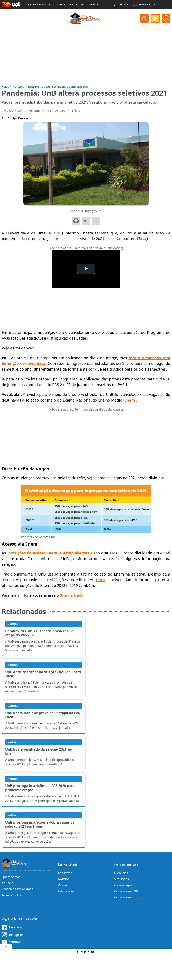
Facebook (15, 927)
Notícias (63, 879)
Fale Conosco (67, 891)
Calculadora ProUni (127, 897)
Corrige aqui (123, 885)
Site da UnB (71, 595)
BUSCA (124, 4)
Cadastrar (65, 873)
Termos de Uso (12, 895)
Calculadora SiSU (126, 891)
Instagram (16, 935)
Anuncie (7, 883)
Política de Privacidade (17, 889)
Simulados (121, 879)
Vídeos (62, 885)
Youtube (15, 942)
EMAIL (123, 13)
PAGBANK (76, 4)
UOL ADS (34, 13)
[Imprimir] (76, 221)
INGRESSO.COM (39, 4)
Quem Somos (11, 877)
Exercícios (121, 873)
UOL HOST (60, 4)
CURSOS (92, 4)
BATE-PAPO (147, 4)
